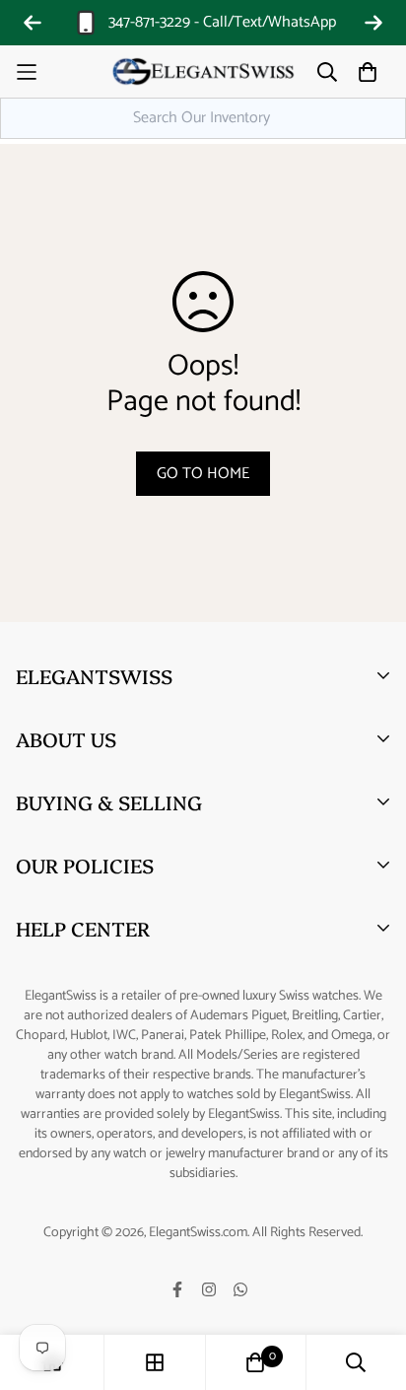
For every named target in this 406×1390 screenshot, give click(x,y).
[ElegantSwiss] (203, 71)
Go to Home (203, 473)
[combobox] (203, 118)
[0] (255, 1362)
